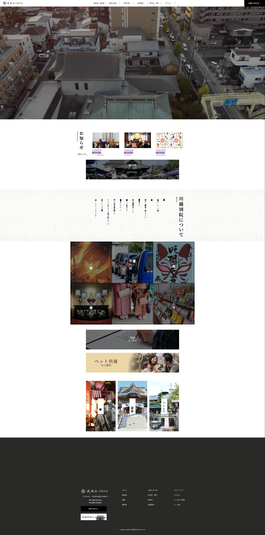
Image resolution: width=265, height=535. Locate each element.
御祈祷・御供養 (99, 3)
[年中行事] (101, 406)
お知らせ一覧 (152, 490)
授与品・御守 (154, 3)
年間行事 (126, 3)
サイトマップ (178, 490)
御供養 (124, 505)
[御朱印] (174, 262)
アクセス (168, 3)
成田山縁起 (113, 3)
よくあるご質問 (179, 500)
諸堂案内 (140, 3)
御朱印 (150, 500)
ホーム (124, 490)
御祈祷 (124, 495)
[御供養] (91, 304)
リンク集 (177, 505)
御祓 (123, 500)
